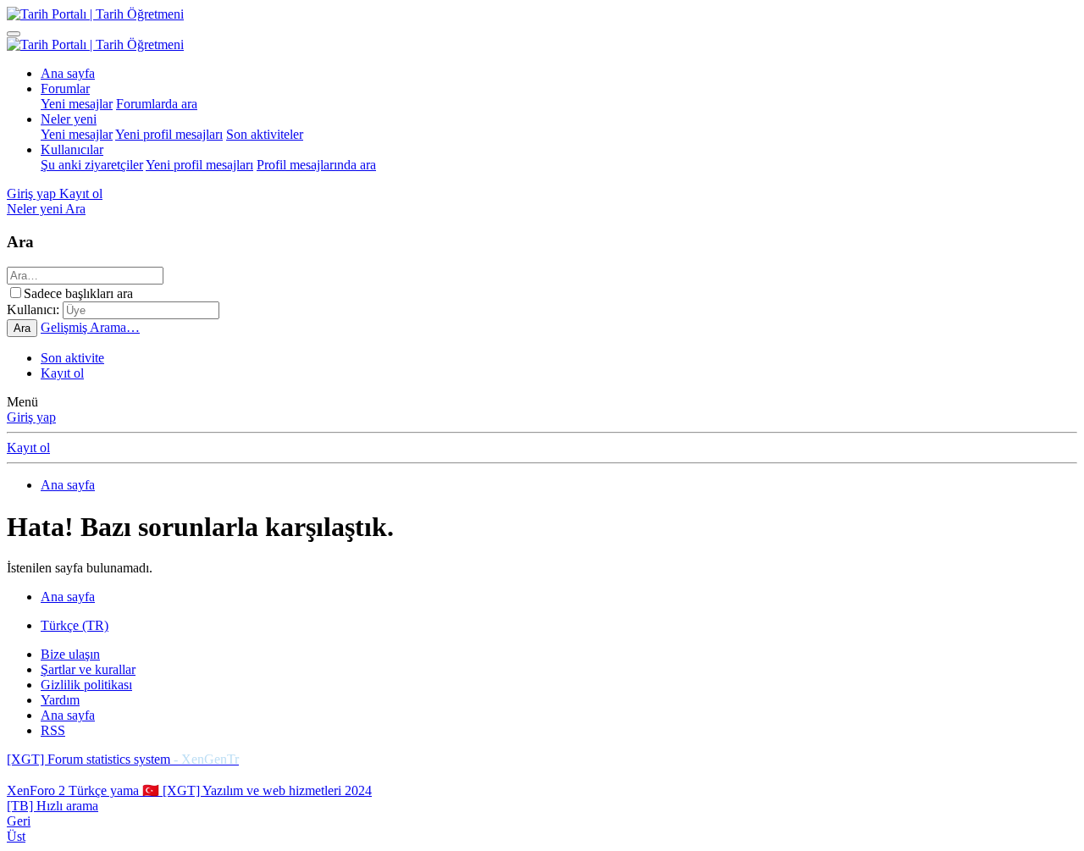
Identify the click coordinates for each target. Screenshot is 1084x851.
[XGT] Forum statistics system (123, 759)
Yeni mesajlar (77, 104)
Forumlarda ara (156, 104)
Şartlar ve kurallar (88, 669)
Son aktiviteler (264, 134)
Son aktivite (72, 358)
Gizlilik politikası (86, 684)
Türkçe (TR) (74, 625)
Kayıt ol (62, 373)
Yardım (60, 700)
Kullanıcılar (72, 149)
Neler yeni (69, 119)
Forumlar (65, 88)
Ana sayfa (68, 73)
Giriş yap (31, 417)
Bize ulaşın (70, 654)
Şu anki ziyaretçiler (92, 164)
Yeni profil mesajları (169, 134)
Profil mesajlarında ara (316, 164)
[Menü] (13, 33)
